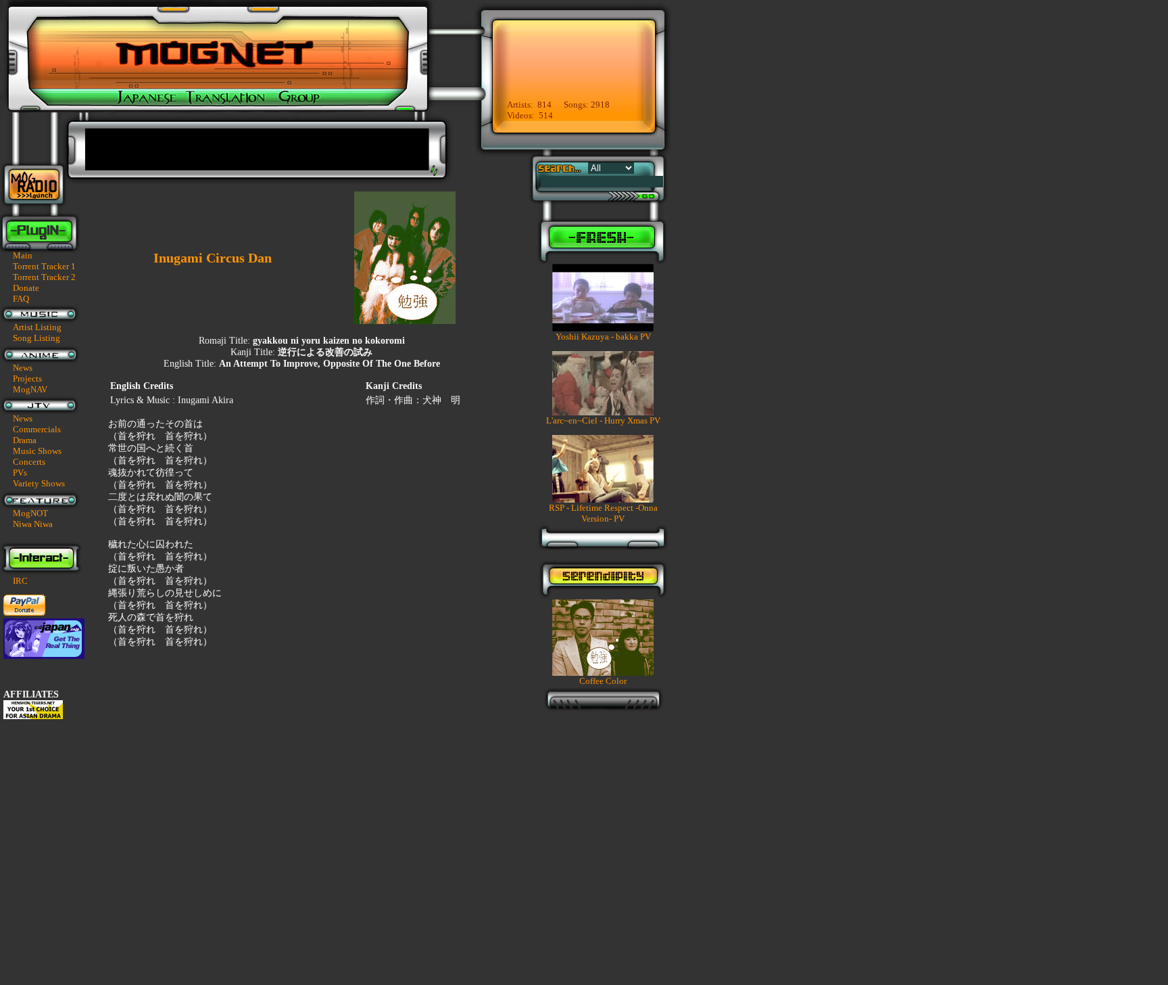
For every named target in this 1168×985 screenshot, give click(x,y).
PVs (20, 472)
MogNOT (30, 513)
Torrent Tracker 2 (44, 277)
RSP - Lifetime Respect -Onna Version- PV (603, 513)
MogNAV (30, 389)
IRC (20, 581)
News (22, 368)
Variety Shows (39, 483)
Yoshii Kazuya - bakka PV (603, 336)
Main (22, 255)
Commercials (37, 429)
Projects (27, 378)
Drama (24, 440)
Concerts (29, 462)
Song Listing (36, 338)
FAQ (21, 299)
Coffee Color (603, 681)
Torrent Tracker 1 (44, 266)
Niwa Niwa (33, 524)
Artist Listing (37, 327)
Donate (26, 288)
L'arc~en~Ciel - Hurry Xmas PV (603, 420)
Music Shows (37, 451)
